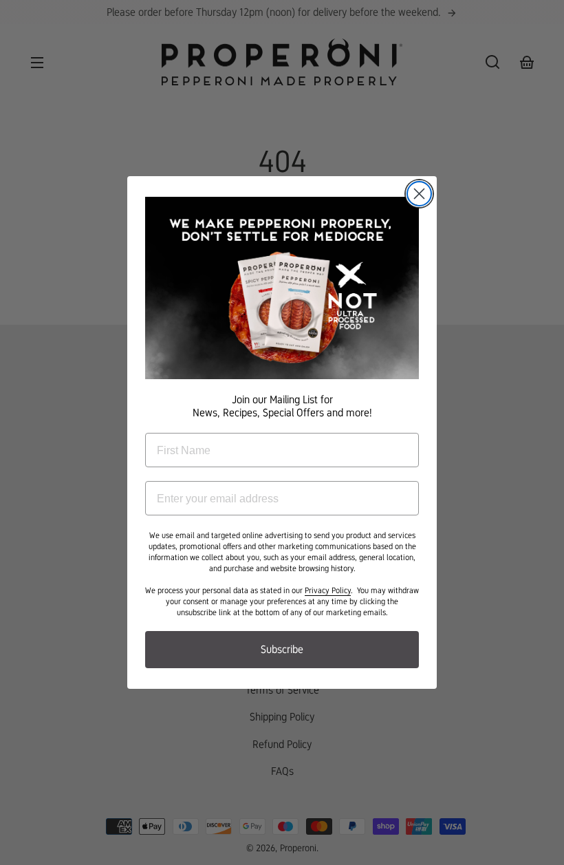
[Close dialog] (419, 194)
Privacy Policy (328, 590)
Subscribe (282, 649)
